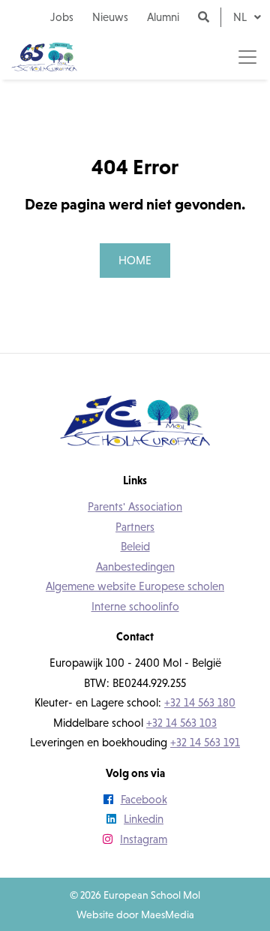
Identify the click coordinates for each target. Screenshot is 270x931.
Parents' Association (135, 506)
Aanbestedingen (135, 566)
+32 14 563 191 (205, 742)
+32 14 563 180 (200, 702)
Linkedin (144, 818)
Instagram (143, 839)
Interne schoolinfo (135, 606)
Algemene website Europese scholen (135, 586)
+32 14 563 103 (181, 722)
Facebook (144, 799)
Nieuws (110, 17)
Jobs (62, 17)
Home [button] (135, 260)
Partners (135, 526)
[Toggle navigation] (247, 57)
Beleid (135, 546)
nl (241, 17)
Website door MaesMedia (135, 914)
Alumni (163, 17)
